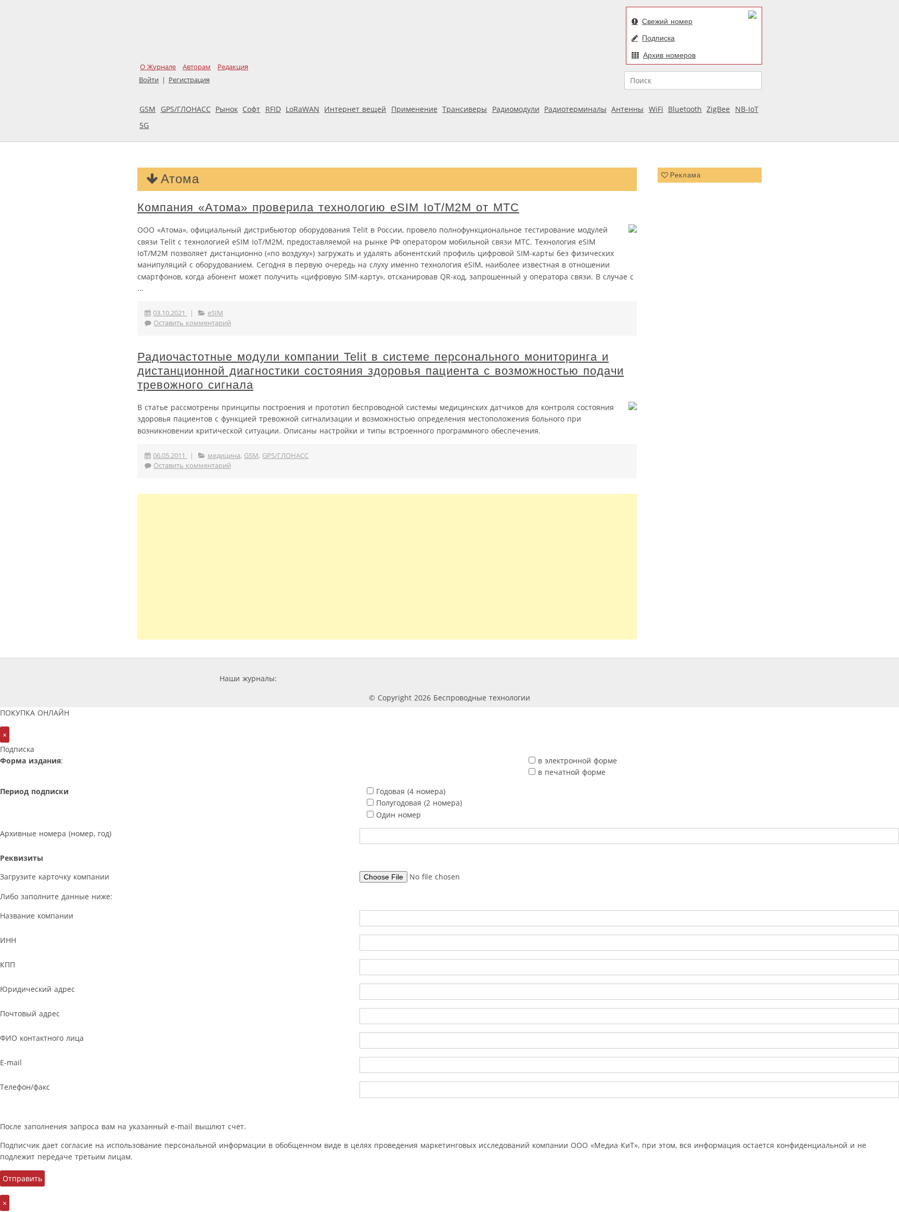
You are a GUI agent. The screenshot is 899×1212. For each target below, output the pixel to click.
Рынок (226, 109)
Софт (251, 109)
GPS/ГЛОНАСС (186, 109)
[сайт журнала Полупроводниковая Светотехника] (582, 678)
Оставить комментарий (192, 322)
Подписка (658, 38)
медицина (224, 455)
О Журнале (158, 66)
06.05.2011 (170, 455)
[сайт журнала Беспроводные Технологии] (503, 678)
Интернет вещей (355, 109)
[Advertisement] (387, 567)
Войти (149, 79)
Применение (414, 109)
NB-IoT (747, 109)
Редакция (232, 66)
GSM (147, 109)
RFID (273, 109)
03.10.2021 (170, 313)
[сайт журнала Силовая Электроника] (312, 678)
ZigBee (718, 109)
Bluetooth (685, 109)
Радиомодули (516, 109)
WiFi (656, 109)
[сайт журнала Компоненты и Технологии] (441, 678)
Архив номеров (669, 55)
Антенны (627, 109)
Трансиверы (464, 109)
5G (144, 125)
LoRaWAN (302, 109)
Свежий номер (667, 21)
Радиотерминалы (575, 109)
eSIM (215, 313)
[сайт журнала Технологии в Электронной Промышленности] (379, 678)
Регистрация (189, 79)
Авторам (197, 66)
